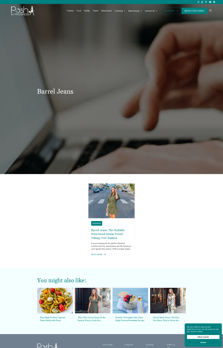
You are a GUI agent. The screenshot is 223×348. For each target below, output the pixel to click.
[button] (120, 10)
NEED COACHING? (194, 10)
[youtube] (210, 2)
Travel (95, 11)
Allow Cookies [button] (203, 337)
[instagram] (198, 2)
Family (87, 11)
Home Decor (106, 11)
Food (79, 11)
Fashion (70, 11)
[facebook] (214, 2)
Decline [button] (203, 342)
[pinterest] (206, 2)
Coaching (119, 11)
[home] (22, 10)
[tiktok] (202, 2)
